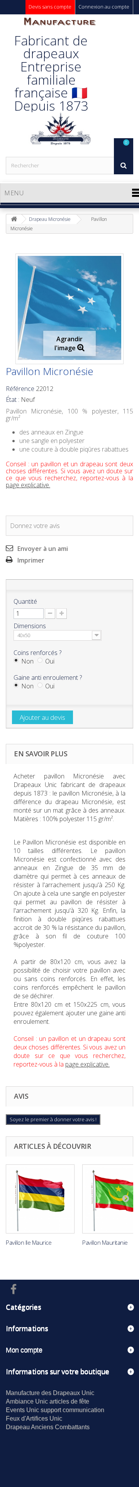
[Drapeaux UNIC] (60, 85)
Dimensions (30, 626)
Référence (20, 388)
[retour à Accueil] (14, 219)
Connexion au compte (103, 6)
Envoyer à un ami (42, 548)
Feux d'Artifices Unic (34, 1418)
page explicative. (28, 485)
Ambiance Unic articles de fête (47, 1401)
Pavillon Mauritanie (105, 1242)
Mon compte (24, 1350)
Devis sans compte (50, 6)
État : (12, 399)
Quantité (25, 601)
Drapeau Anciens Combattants (48, 1427)
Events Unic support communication (55, 1410)
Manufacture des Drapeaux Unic (50, 1393)
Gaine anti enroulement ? (48, 677)
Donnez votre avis (35, 525)
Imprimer (30, 560)
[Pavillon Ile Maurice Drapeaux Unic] (40, 1198)
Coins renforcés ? (38, 652)
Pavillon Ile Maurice (28, 1242)
